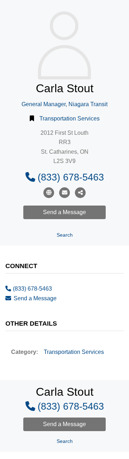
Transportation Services (69, 118)
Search (65, 235)
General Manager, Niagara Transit (65, 104)
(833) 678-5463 (71, 177)
